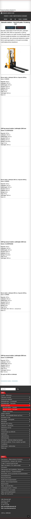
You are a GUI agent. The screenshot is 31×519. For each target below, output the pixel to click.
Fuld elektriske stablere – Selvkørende (9, 381)
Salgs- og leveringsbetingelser (8, 492)
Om (15, 19)
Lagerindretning (5, 435)
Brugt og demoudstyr (6, 477)
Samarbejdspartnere (6, 475)
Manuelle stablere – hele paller (10, 409)
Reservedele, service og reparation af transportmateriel (14, 473)
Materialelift (4, 421)
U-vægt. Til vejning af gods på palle (9, 463)
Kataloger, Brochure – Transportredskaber (11, 471)
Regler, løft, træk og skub (7, 494)
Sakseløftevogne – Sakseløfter (8, 403)
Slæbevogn (3, 448)
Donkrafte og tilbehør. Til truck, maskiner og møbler (13, 442)
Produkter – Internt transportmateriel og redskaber (15, 16)
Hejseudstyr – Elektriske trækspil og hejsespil (11, 440)
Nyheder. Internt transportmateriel (9, 481)
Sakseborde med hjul (6, 427)
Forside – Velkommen (23, 19)
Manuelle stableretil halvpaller (10, 28)
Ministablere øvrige (5, 417)
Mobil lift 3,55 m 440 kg (6, 423)
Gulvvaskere (4, 467)
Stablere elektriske (5, 413)
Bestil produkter (5, 483)
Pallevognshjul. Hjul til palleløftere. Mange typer (12, 469)
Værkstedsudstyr (5, 437)
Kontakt (5, 19)
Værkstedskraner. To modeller (8, 489)
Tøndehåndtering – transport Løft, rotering (11, 461)
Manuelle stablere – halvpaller (10, 407)
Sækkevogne (4, 433)
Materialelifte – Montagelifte (7, 419)
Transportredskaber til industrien (8, 9)
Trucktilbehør (4, 444)
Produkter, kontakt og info (8, 13)
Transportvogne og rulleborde (8, 431)
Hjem (11, 19)
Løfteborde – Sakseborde (7, 425)
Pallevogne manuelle (6, 397)
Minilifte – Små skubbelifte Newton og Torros (11, 415)
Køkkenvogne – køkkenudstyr (8, 446)
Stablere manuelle (5, 405)
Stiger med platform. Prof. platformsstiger (11, 465)
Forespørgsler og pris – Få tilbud (9, 487)
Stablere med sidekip (8, 411)
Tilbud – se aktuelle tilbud (7, 485)
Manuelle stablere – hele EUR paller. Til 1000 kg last (15, 23)
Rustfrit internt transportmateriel (8, 479)
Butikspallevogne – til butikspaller (9, 401)
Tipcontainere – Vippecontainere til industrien (12, 459)
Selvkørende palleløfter (6, 399)
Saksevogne (4, 429)
